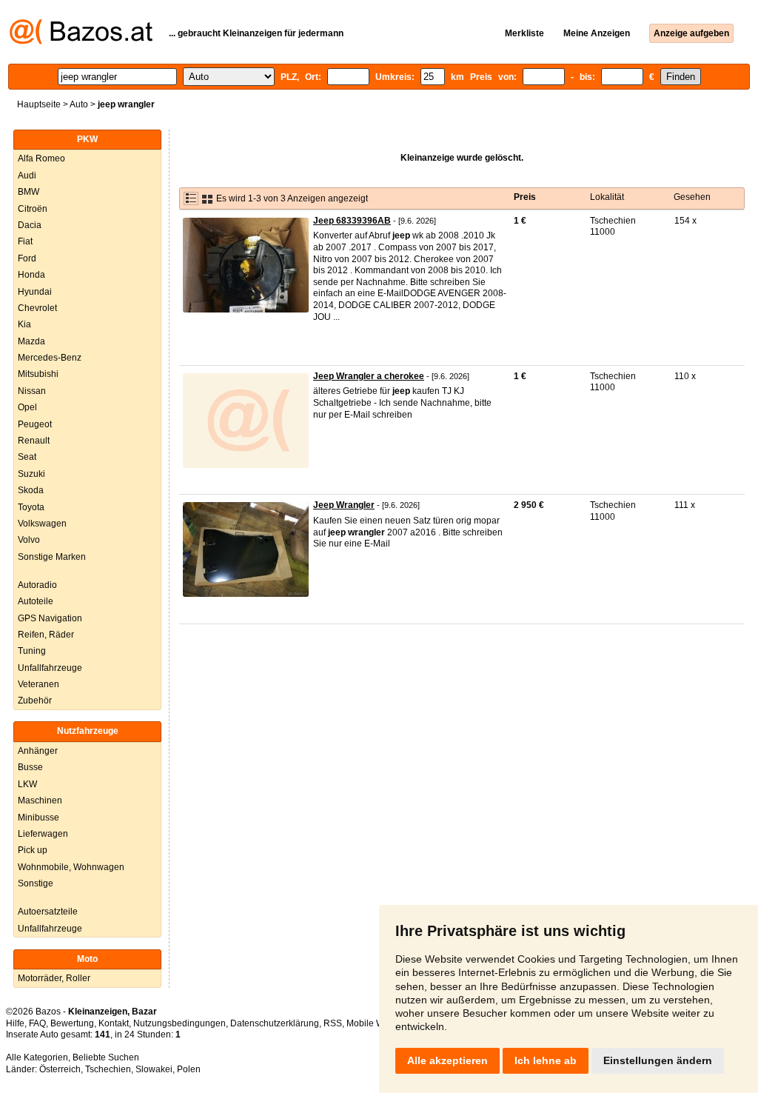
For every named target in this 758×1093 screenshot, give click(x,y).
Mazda (31, 341)
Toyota (31, 507)
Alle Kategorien (37, 1057)
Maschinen (40, 800)
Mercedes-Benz (49, 357)
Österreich (60, 1069)
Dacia (29, 225)
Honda (31, 275)
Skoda (31, 490)
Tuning (32, 651)
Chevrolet (37, 308)
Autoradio (37, 585)
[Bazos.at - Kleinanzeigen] (81, 41)
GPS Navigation (50, 618)
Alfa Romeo (41, 158)
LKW (27, 784)
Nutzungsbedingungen (179, 1023)
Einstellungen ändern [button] (657, 1060)
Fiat (25, 241)
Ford (27, 258)
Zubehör (35, 700)
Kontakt (113, 1023)
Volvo (29, 540)
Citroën (32, 209)
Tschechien (108, 1069)
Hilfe (15, 1023)
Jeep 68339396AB (352, 220)
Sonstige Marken (52, 557)
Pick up (32, 850)
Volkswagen (42, 523)
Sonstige (35, 883)
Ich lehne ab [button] (545, 1060)
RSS (332, 1023)
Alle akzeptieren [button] (447, 1060)
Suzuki (31, 474)
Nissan (32, 391)
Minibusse (38, 817)
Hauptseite (39, 104)
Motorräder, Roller (54, 978)
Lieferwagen (43, 834)
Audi (27, 175)
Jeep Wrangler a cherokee (368, 376)
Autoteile (35, 601)
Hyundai (35, 292)
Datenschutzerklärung (274, 1023)
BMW (28, 192)
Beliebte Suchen (106, 1057)
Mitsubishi (38, 374)
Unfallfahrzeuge (50, 668)
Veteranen (38, 684)
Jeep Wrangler (344, 505)
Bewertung (72, 1023)
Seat (27, 457)
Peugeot (35, 424)
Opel (27, 407)
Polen (189, 1069)
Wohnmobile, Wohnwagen (71, 867)
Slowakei (153, 1069)
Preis (525, 197)
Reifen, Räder (46, 634)
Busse (30, 767)
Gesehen (692, 197)
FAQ (37, 1023)
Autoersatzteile (48, 911)
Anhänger (38, 751)
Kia (24, 324)
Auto (79, 104)
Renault (34, 440)
